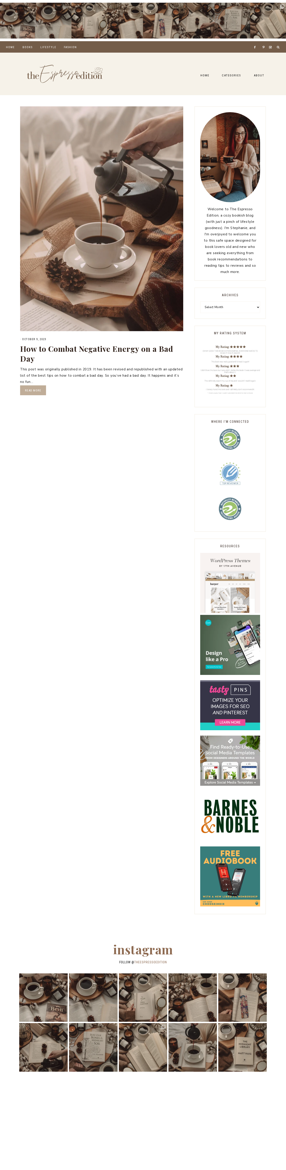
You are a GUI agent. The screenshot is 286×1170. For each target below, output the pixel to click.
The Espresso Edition (64, 74)
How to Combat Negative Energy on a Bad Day (96, 353)
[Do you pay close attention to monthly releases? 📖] (268, 21)
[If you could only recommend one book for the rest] (242, 1047)
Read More (33, 390)
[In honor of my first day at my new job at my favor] (125, 21)
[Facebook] (256, 41)
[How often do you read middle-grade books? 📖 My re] (18, 21)
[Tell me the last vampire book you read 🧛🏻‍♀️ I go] (232, 21)
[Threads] (261, 41)
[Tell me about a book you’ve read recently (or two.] (54, 21)
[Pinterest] (264, 41)
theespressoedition (150, 962)
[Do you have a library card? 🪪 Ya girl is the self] (192, 1047)
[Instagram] (271, 41)
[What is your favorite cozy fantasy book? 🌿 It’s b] (89, 21)
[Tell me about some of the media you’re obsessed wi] (161, 21)
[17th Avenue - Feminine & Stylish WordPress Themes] (230, 612)
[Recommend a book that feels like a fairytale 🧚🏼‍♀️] (196, 21)
